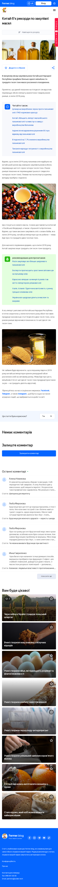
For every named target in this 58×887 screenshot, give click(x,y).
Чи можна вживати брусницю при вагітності (28, 543)
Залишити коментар (29, 453)
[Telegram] (39, 838)
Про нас (5, 866)
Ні (51, 416)
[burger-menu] (54, 10)
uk (31, 3)
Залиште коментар (17, 445)
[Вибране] (54, 3)
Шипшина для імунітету (19, 494)
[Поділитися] (53, 68)
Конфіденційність (9, 861)
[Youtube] (44, 838)
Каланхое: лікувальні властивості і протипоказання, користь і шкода (31, 568)
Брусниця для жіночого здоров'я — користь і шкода (32, 519)
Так (43, 416)
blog (8, 3)
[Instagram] (34, 838)
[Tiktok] (49, 838)
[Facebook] (30, 838)
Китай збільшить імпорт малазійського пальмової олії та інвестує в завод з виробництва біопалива (29, 121)
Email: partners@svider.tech (12, 879)
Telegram (6, 394)
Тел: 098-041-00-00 (9, 876)
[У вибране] (51, 598)
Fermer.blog (4, 10)
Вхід (43, 3)
